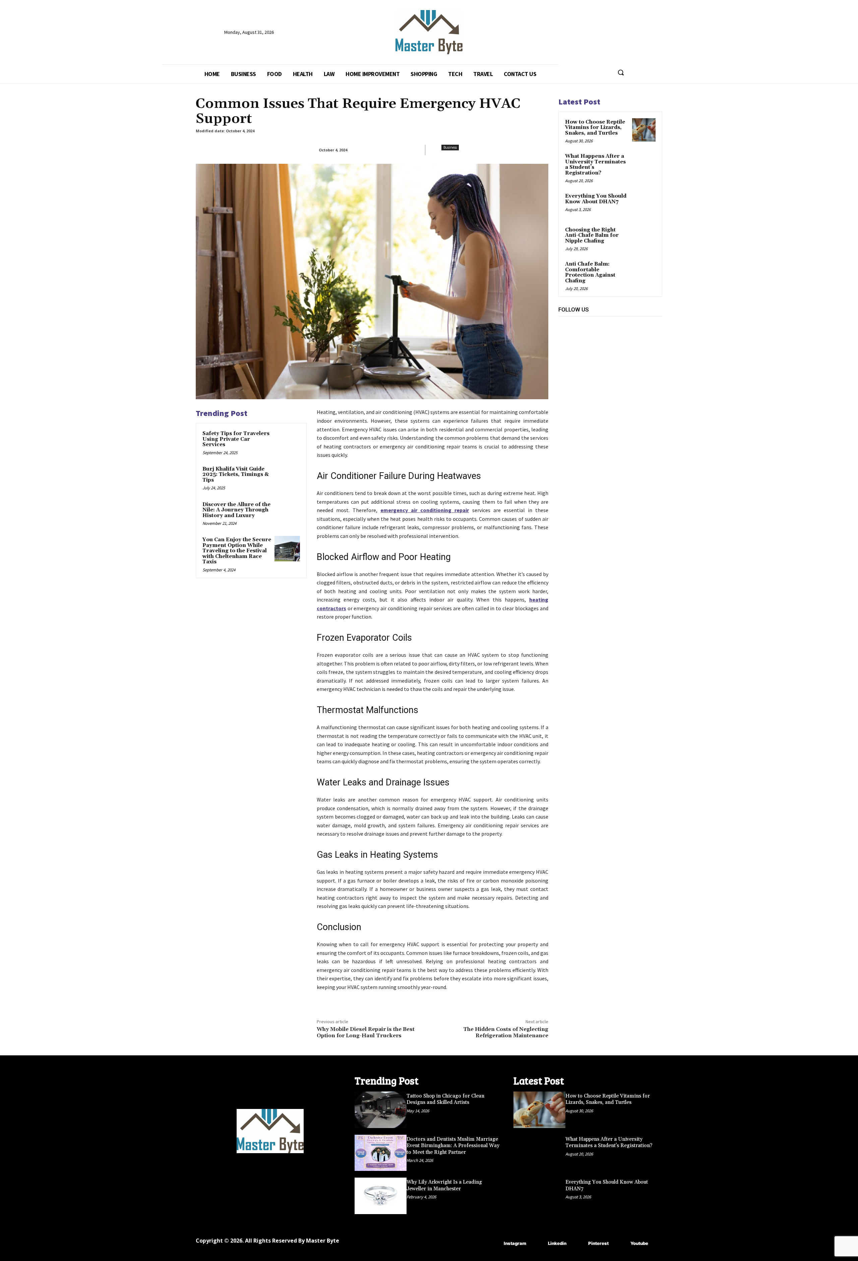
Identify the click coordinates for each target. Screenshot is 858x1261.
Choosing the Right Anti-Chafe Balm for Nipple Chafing (592, 235)
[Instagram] (579, 339)
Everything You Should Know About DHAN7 (595, 199)
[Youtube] (640, 339)
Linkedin (557, 1243)
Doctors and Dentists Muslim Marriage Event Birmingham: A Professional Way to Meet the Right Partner (453, 1145)
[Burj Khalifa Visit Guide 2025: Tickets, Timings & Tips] (287, 478)
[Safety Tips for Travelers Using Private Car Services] (287, 442)
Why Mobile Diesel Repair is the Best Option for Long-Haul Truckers (366, 1032)
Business (450, 147)
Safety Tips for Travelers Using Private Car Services (235, 439)
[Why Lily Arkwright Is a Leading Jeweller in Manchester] (381, 1196)
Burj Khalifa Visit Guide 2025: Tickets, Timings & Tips (235, 474)
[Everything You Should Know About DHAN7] (644, 204)
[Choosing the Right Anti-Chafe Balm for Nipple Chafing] (644, 238)
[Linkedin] (594, 339)
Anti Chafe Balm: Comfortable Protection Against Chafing (590, 272)
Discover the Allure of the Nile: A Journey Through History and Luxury (236, 510)
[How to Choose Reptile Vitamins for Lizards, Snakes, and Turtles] (644, 130)
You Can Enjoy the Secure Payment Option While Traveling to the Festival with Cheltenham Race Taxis (236, 551)
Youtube (639, 1243)
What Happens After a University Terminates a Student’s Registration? (595, 164)
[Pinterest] (609, 339)
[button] (621, 72)
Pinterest (598, 1243)
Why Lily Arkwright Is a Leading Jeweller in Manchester (444, 1185)
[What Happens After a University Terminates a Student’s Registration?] (644, 164)
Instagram (515, 1243)
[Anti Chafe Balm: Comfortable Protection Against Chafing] (644, 272)
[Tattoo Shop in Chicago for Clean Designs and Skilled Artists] (381, 1110)
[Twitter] (624, 339)
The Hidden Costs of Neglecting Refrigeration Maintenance (505, 1032)
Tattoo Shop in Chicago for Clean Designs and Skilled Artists (445, 1099)
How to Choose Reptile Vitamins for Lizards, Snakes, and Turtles (595, 127)
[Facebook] (564, 339)
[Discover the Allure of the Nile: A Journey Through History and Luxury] (287, 513)
